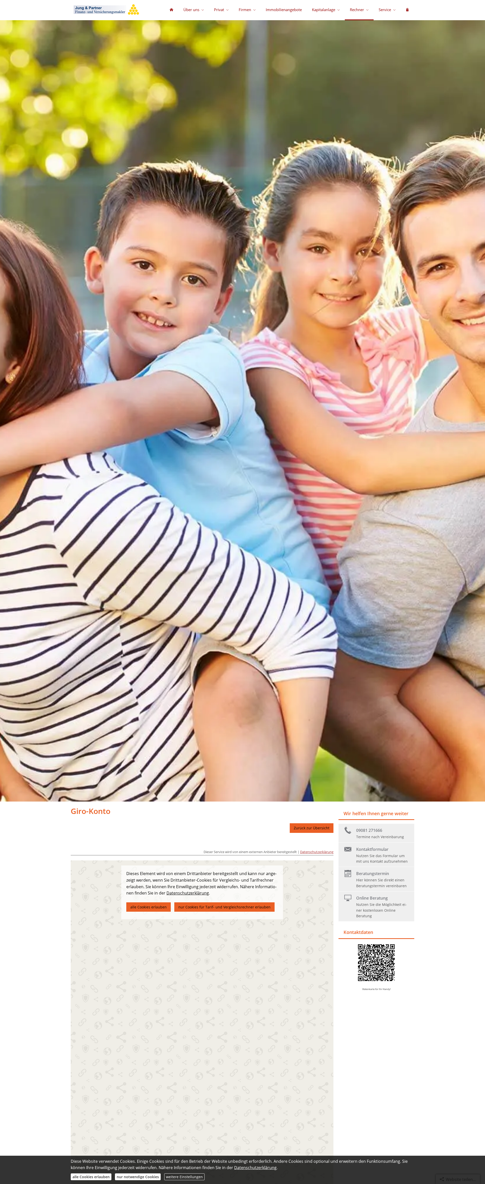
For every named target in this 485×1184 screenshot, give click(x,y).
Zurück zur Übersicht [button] (311, 828)
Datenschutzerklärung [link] (187, 893)
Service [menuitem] (385, 9)
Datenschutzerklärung (316, 852)
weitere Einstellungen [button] (184, 1176)
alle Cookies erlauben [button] (148, 907)
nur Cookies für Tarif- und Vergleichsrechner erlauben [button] (224, 907)
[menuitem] (171, 10)
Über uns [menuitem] (191, 9)
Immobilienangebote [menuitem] (284, 9)
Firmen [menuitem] (245, 9)
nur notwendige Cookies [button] (138, 1176)
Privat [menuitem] (219, 9)
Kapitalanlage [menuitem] (323, 9)
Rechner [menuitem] (357, 9)
